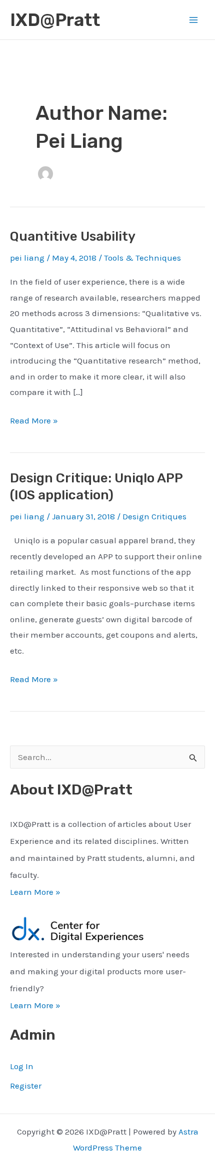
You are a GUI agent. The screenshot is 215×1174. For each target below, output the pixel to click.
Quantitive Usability (73, 236)
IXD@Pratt (55, 19)
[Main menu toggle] (194, 19)
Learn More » (35, 892)
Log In (22, 1066)
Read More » (34, 422)
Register (26, 1086)
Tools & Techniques (142, 258)
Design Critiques (154, 516)
